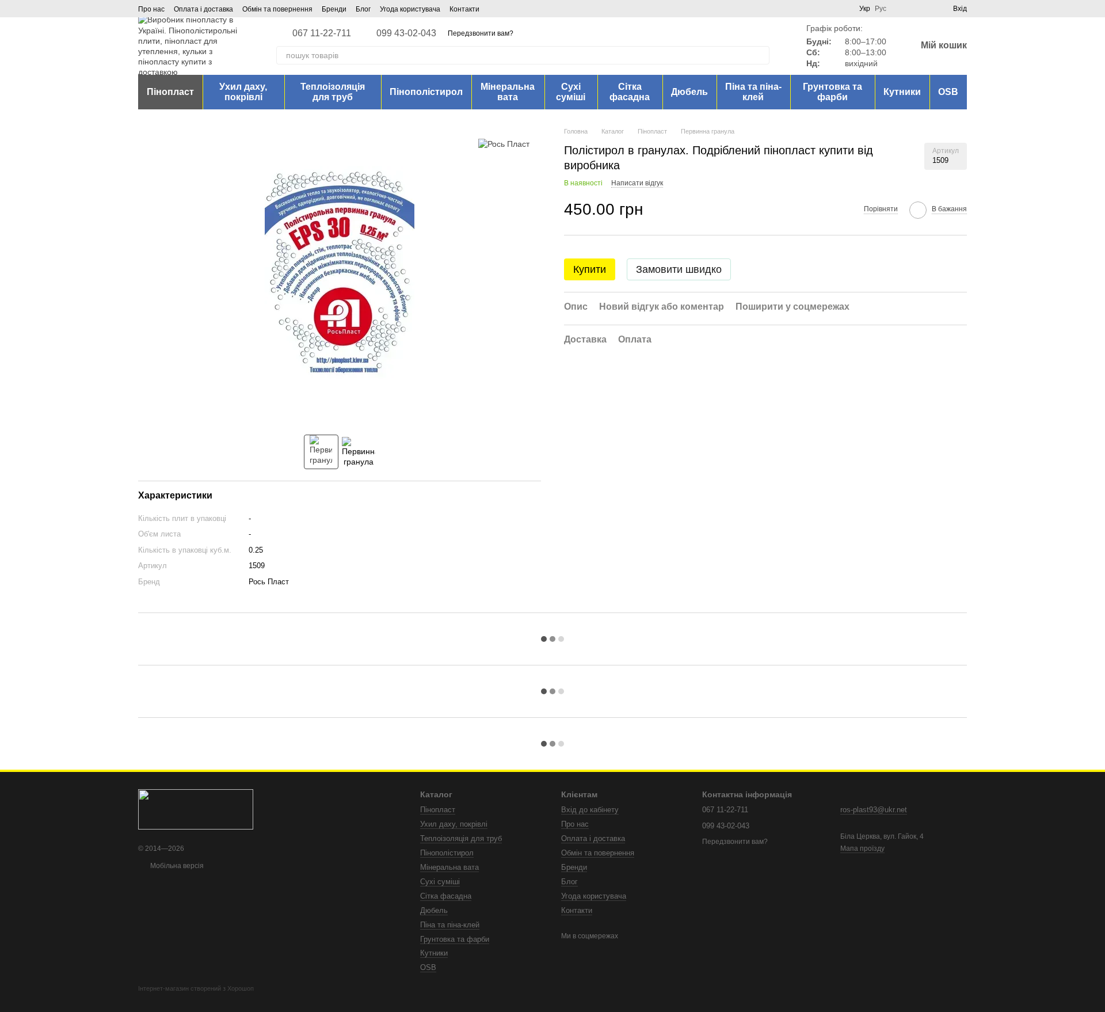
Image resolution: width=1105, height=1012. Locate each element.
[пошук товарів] (760, 55)
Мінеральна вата (508, 92)
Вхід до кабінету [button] (590, 809)
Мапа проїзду (862, 848)
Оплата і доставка (203, 9)
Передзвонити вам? (480, 33)
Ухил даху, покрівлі (243, 92)
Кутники (902, 92)
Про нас (151, 9)
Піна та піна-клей (753, 92)
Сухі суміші (570, 92)
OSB (948, 92)
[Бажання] (923, 8)
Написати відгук (637, 183)
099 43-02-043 (406, 33)
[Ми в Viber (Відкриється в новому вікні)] (523, 8)
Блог (363, 9)
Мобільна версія (176, 866)
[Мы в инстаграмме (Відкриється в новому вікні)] (509, 8)
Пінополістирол (426, 92)
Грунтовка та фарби (832, 92)
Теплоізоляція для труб (332, 92)
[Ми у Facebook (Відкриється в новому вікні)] (495, 8)
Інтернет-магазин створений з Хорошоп (196, 988)
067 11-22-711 (321, 33)
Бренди (334, 9)
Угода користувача (410, 9)
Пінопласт (170, 92)
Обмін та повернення (277, 9)
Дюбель (689, 92)
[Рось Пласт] (503, 143)
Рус (880, 8)
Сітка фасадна (629, 92)
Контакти (464, 9)
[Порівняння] (902, 8)
